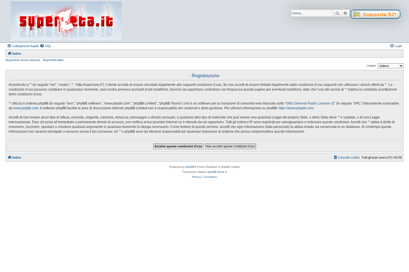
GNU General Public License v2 (310, 103)
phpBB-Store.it (217, 171)
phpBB (189, 166)
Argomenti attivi (53, 60)
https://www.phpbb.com (296, 108)
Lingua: (371, 65)
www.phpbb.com (25, 108)
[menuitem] (45, 46)
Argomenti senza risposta (23, 60)
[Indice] (66, 21)
